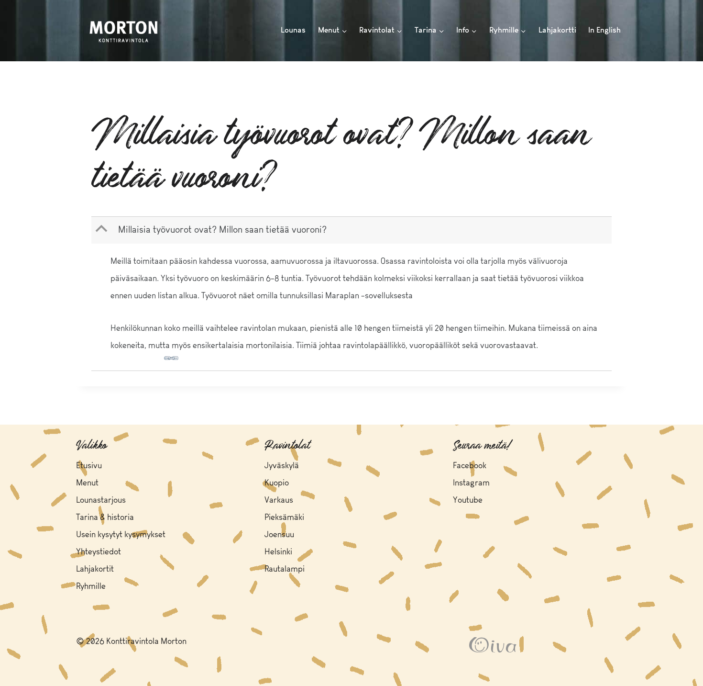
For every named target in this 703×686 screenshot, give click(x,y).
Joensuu (279, 535)
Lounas (293, 30)
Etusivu (89, 466)
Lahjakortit (95, 569)
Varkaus (278, 500)
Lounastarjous (101, 500)
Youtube (468, 500)
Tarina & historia (105, 518)
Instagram (471, 483)
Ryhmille (91, 587)
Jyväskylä (281, 466)
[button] (352, 230)
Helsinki (278, 552)
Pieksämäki (284, 518)
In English (604, 30)
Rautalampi (284, 569)
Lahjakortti (557, 30)
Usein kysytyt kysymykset (120, 535)
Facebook (469, 466)
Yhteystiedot (98, 552)
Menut (87, 483)
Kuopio (276, 483)
